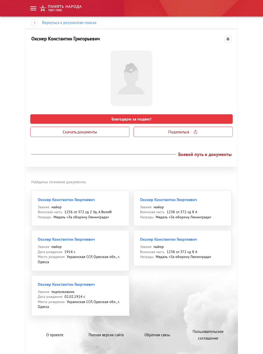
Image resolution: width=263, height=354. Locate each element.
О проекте (54, 334)
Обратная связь (157, 334)
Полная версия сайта (106, 334)
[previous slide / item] (35, 76)
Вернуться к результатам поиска (69, 22)
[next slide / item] (227, 76)
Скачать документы (80, 131)
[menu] (33, 8)
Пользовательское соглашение (208, 335)
